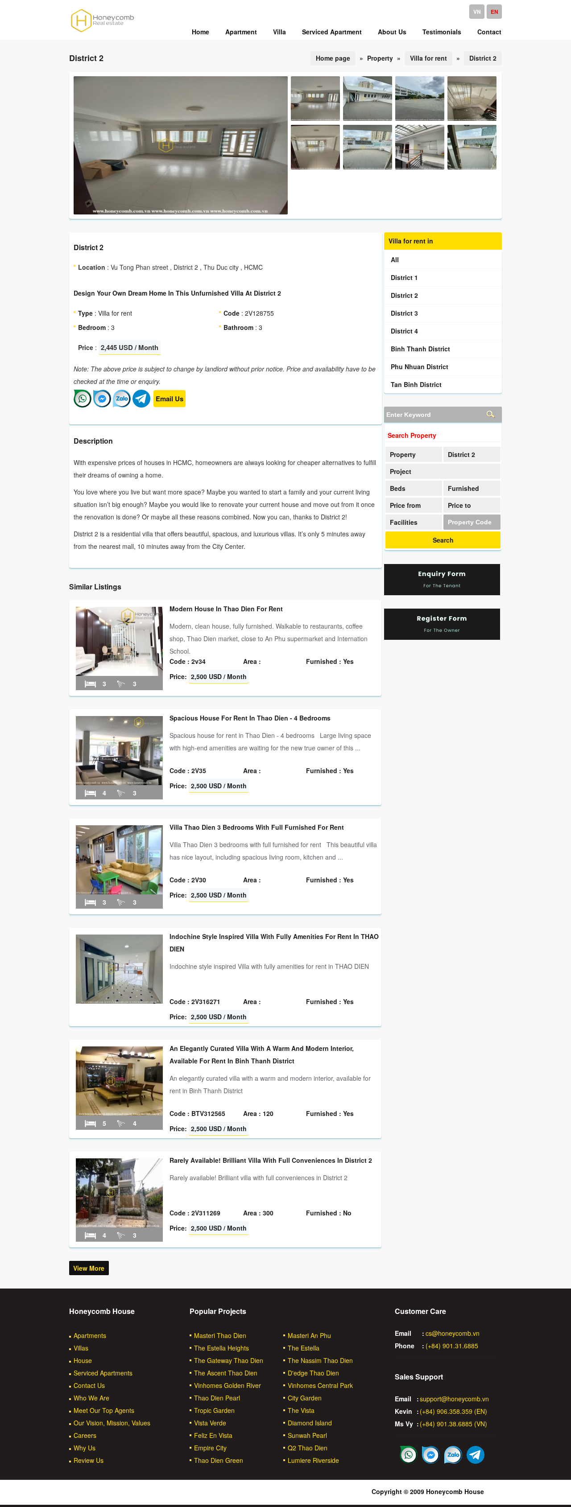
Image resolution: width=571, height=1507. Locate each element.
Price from (405, 505)
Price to (459, 505)
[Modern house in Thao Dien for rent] (119, 673)
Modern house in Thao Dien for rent (226, 608)
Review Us (88, 1460)
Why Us (84, 1447)
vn (477, 12)
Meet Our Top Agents (104, 1410)
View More (88, 1268)
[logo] (102, 31)
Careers (85, 1435)
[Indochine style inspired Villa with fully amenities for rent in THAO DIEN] (119, 1000)
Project (400, 471)
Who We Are (91, 1397)
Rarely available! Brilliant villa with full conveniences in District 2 (271, 1160)
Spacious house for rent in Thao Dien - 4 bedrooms (250, 717)
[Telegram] (141, 404)
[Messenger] (102, 404)
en (494, 12)
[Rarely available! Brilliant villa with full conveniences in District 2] (119, 1224)
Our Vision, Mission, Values (112, 1422)
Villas (81, 1347)
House (83, 1360)
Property (403, 454)
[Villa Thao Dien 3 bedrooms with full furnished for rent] (119, 891)
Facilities (404, 522)
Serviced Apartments (103, 1372)
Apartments (90, 1335)
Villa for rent (428, 58)
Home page (333, 58)
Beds (397, 488)
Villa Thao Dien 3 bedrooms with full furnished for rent (257, 827)
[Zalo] (122, 404)
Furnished (463, 488)
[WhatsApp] (82, 404)
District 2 (483, 58)
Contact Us (89, 1385)
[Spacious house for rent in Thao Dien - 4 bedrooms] (119, 782)
